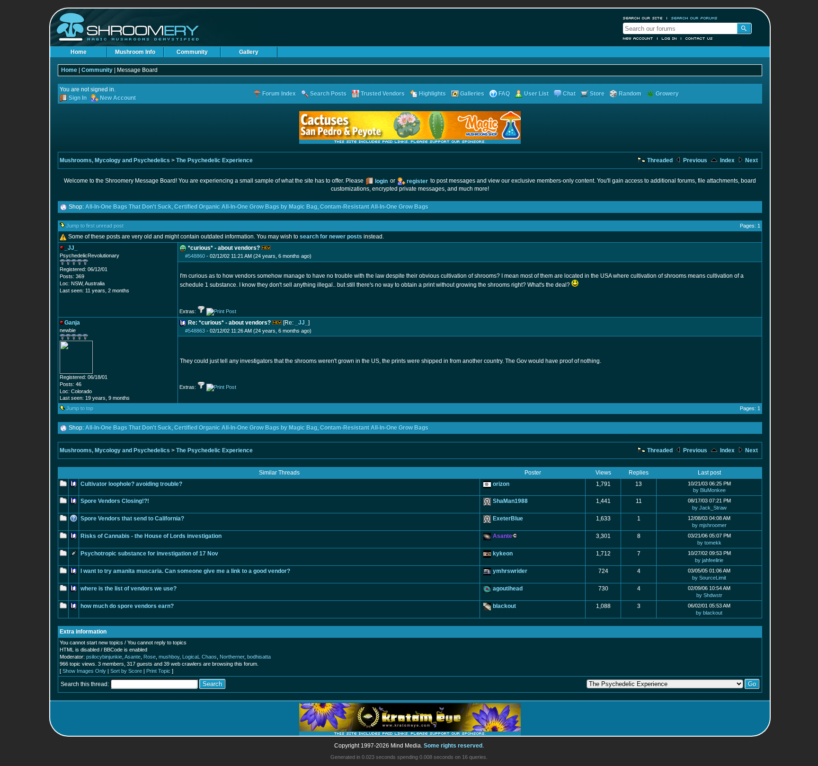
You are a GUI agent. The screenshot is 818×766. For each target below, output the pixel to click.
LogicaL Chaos (199, 657)
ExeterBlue (508, 518)
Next (751, 160)
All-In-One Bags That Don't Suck (128, 206)
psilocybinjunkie (104, 657)
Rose (149, 657)
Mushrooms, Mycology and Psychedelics (115, 160)
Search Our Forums (694, 18)
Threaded (659, 160)
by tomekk (709, 543)
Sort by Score (126, 671)
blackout (504, 606)
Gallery (248, 52)
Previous (694, 160)
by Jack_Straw (709, 508)
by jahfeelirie (709, 560)
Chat (569, 93)
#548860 (195, 256)
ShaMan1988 (510, 501)
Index (727, 160)
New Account (638, 38)
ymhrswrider (510, 571)
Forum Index (279, 93)
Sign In (78, 98)
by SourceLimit (709, 578)
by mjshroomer (709, 525)
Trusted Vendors (383, 93)
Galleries (472, 93)
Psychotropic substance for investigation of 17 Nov (149, 553)
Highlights (432, 93)
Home (79, 52)
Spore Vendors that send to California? (132, 518)
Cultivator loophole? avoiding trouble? (131, 484)
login (381, 181)
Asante (132, 657)
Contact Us (699, 38)
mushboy (169, 657)
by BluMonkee (709, 490)
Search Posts (328, 93)
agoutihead (508, 588)
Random (630, 93)
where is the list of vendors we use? (128, 588)
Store (597, 93)
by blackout (709, 613)
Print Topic (158, 671)
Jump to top (79, 408)
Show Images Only (84, 671)
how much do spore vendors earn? (127, 606)
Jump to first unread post (95, 226)
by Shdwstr (709, 595)
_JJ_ (301, 322)
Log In (669, 38)
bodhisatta (259, 657)
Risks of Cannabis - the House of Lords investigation (151, 536)
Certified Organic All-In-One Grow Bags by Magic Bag (245, 206)
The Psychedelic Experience (214, 160)
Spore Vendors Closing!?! (114, 501)
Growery (667, 93)
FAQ (504, 93)
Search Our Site (643, 18)
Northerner (232, 657)
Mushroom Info (135, 52)
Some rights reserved (453, 745)
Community (192, 52)
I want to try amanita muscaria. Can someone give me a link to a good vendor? (185, 571)
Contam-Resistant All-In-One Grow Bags (374, 206)
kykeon (503, 553)
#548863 (195, 331)
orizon (501, 484)
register (417, 181)
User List (536, 93)
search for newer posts (331, 236)
